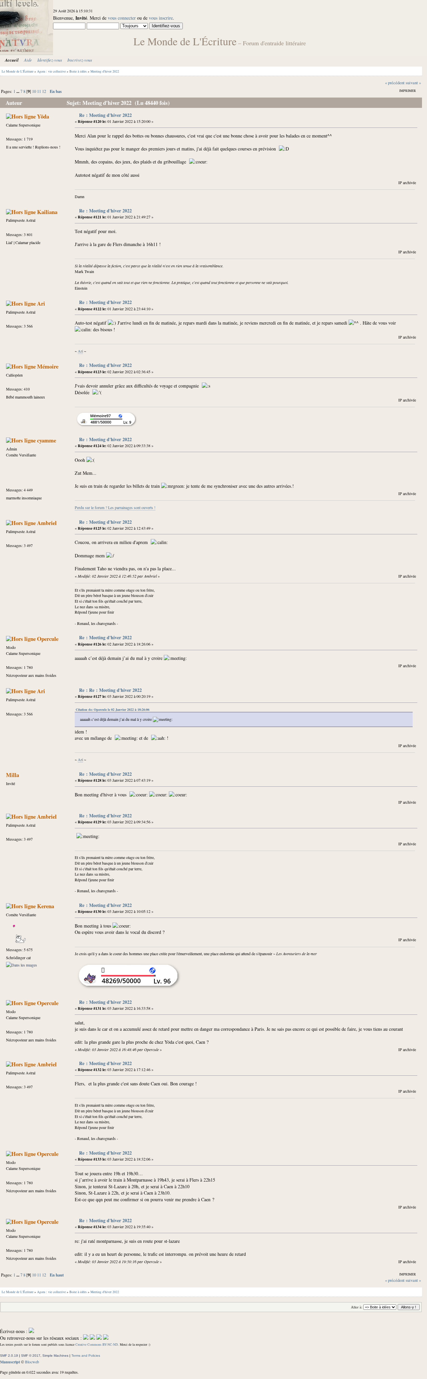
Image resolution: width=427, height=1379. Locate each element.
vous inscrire (161, 18)
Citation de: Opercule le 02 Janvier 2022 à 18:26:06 (112, 709)
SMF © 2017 (30, 1355)
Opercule (47, 639)
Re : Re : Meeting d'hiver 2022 (110, 690)
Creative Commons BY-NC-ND (96, 1344)
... (18, 91)
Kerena (45, 906)
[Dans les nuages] (21, 964)
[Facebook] (85, 1338)
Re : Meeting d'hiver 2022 (105, 115)
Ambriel (47, 523)
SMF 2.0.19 (9, 1355)
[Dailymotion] (99, 1338)
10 (34, 91)
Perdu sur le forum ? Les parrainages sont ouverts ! (115, 507)
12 (44, 91)
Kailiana (47, 212)
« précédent (395, 83)
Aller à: (356, 1307)
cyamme (46, 440)
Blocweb (32, 1361)
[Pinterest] (105, 1338)
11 (39, 91)
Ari (41, 303)
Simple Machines (55, 1355)
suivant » (413, 83)
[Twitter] (92, 1338)
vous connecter (122, 18)
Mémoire (47, 366)
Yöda (43, 116)
